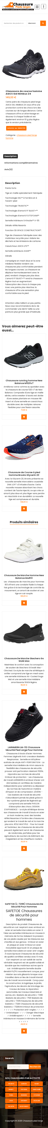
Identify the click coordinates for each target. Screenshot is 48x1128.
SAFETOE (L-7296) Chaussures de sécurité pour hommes (24, 905)
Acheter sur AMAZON (16, 128)
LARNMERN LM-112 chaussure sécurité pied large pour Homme (24, 748)
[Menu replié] (37, 6)
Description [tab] (10, 156)
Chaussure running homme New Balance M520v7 (24, 381)
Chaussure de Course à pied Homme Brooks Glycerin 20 (24, 473)
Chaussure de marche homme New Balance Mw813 (24, 576)
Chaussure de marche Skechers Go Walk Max (24, 659)
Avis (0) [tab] (8, 169)
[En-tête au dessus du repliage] (43, 6)
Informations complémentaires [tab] (21, 162)
